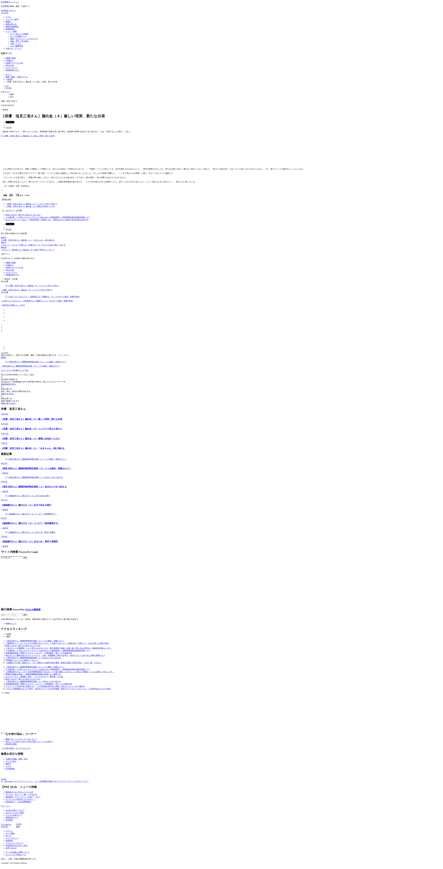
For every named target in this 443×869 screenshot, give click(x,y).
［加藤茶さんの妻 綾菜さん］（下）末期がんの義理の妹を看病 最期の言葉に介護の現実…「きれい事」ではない (54, 663)
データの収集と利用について (18, 852)
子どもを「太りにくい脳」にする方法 (21, 795)
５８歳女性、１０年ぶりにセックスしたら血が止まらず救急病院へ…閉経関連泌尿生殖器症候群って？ (48, 217)
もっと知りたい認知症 (19, 34)
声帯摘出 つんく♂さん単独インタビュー (22, 660)
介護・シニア (15, 44)
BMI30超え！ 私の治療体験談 (18, 802)
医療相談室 (10, 29)
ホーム (8, 74)
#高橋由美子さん (12, 70)
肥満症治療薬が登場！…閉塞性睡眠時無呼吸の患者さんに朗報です (33, 674)
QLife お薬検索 (33, 609)
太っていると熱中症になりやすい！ (20, 799)
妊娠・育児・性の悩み (19, 41)
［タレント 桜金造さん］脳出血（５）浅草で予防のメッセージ (27, 250)
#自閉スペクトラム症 (14, 63)
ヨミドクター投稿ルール (16, 855)
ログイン (12, 11)
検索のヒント (11, 623)
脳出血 (3, 247)
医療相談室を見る (8, 384)
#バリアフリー (12, 68)
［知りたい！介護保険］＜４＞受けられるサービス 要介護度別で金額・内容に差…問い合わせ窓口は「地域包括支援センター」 (59, 648)
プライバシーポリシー (15, 843)
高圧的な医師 (11, 744)
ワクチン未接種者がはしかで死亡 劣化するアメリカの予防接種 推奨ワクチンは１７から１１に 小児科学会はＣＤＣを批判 (58, 689)
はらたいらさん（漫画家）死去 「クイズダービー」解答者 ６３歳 (34, 677)
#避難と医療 (11, 58)
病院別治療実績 (12, 27)
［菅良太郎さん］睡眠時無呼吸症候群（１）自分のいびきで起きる (33, 658)
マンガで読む (11, 761)
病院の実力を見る (8, 403)
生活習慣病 (10, 769)
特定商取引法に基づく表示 (17, 846)
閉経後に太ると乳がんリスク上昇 (19, 792)
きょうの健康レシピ (18, 36)
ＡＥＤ (8, 766)
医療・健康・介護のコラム (17, 77)
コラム (8, 17)
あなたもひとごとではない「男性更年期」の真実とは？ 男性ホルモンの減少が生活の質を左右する (47, 220)
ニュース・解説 (12, 19)
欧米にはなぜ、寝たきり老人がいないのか (23, 215)
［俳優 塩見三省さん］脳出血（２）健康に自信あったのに (30, 206)
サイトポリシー (12, 838)
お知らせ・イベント (14, 48)
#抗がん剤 (10, 65)
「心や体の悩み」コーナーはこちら (15, 748)
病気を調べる (11, 24)
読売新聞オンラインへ (10, 2)
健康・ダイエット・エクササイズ (24, 39)
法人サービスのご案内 (15, 813)
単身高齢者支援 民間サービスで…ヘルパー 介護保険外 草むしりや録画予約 (39, 653)
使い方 (8, 836)
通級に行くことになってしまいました (21, 739)
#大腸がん (10, 60)
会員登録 (4, 11)
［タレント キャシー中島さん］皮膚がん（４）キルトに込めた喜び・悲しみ (33, 245)
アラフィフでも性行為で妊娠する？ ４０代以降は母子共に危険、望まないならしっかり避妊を (45, 686)
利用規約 (9, 841)
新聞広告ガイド (12, 818)
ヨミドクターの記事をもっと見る (15, 370)
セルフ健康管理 (16, 46)
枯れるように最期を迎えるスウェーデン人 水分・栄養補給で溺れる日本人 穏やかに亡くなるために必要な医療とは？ (55, 655)
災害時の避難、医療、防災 (17, 759)
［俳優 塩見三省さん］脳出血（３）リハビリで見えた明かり (31, 204)
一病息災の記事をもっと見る (13, 305)
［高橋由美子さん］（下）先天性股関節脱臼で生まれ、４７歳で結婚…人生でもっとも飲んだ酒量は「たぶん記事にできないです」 (60, 672)
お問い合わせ (11, 848)
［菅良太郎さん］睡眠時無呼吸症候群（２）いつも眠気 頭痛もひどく (35, 641)
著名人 (3, 243)
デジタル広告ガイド (14, 815)
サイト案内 (10, 833)
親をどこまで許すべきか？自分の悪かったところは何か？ (30, 742)
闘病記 (8, 22)
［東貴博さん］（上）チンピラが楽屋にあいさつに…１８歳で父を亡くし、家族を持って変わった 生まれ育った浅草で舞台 (57, 643)
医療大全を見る (7, 394)
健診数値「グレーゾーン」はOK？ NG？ (23, 797)
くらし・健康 (11, 31)
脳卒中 (3, 238)
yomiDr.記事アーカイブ (15, 810)
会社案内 (9, 820)
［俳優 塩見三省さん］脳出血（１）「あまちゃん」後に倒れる (27, 240)
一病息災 (9, 79)
